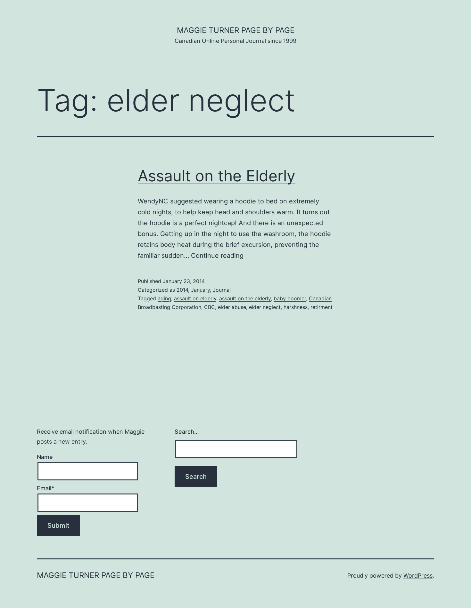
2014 (182, 290)
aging (164, 298)
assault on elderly (195, 298)
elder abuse (232, 307)
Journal (222, 290)
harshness (296, 307)
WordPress (418, 575)
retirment (321, 307)
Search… (187, 431)
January (200, 290)
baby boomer (290, 298)
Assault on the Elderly (216, 175)
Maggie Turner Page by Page (235, 30)
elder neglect (265, 307)
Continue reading (217, 255)
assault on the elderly (245, 298)
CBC (209, 307)
